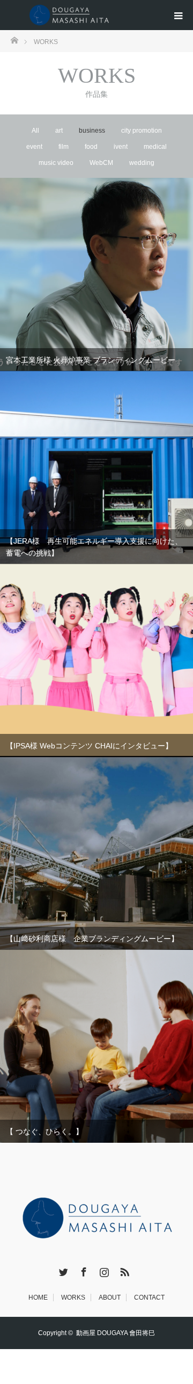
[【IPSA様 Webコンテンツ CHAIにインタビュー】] (96, 660)
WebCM (101, 163)
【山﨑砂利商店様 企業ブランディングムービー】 (92, 938)
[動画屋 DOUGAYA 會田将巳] (72, 15)
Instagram (103, 1270)
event (34, 146)
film (63, 146)
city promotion (141, 130)
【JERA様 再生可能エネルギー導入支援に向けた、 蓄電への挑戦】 (94, 547)
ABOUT (110, 1297)
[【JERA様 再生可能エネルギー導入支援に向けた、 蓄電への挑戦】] (96, 468)
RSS (123, 1270)
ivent (121, 146)
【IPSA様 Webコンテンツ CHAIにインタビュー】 (89, 745)
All (35, 130)
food (91, 146)
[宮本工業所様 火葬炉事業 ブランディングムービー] (96, 275)
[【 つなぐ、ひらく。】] (96, 1046)
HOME (38, 1297)
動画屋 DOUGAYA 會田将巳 (115, 1333)
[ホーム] (14, 39)
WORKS (73, 1297)
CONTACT (149, 1297)
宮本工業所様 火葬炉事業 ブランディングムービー (90, 360)
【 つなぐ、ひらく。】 (44, 1131)
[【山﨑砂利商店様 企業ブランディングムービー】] (96, 853)
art (59, 130)
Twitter (62, 1270)
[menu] (178, 15)
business (92, 130)
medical (155, 146)
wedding (141, 163)
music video (56, 163)
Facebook (83, 1270)
